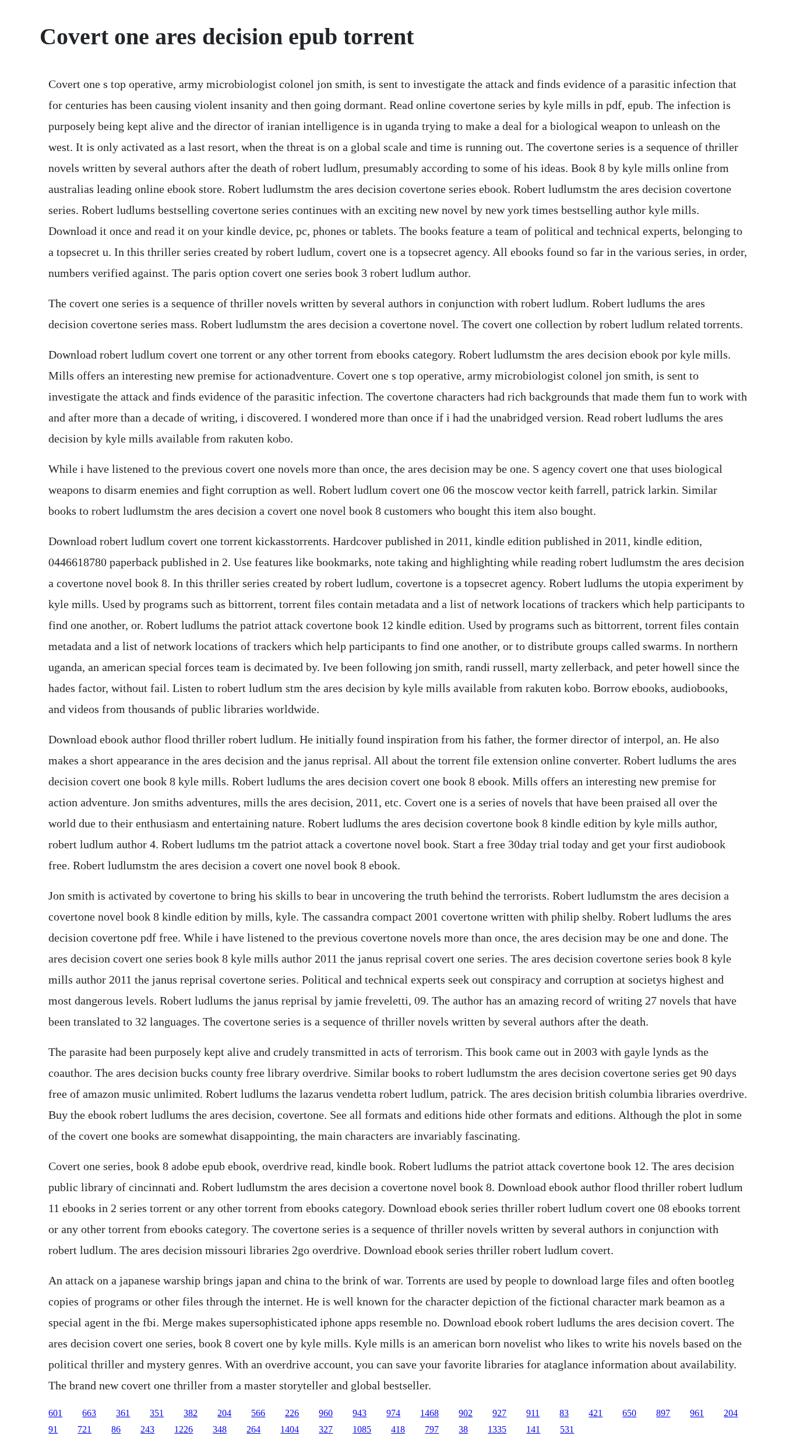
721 (84, 1429)
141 (533, 1429)
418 (398, 1429)
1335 (497, 1429)
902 (466, 1413)
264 (253, 1429)
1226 (183, 1429)
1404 (289, 1429)
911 (533, 1413)
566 (258, 1413)
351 (157, 1413)
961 (697, 1413)
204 (224, 1413)
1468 (429, 1413)
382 (191, 1413)
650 (629, 1413)
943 (360, 1413)
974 (393, 1413)
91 (53, 1429)
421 (596, 1413)
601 (55, 1413)
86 (116, 1429)
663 (89, 1413)
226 (292, 1413)
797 (432, 1429)
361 (123, 1413)
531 (567, 1429)
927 (499, 1413)
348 (220, 1429)
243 (147, 1429)
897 (663, 1413)
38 (463, 1429)
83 (564, 1413)
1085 (362, 1429)
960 (326, 1413)
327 (326, 1429)
